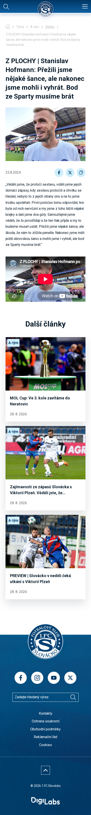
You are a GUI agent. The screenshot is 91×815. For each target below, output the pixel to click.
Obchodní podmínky (45, 729)
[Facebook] (21, 678)
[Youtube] (54, 678)
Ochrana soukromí (45, 721)
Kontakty (45, 713)
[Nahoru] (45, 770)
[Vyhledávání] (73, 697)
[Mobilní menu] (85, 6)
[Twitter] (70, 678)
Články (50, 27)
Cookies (45, 745)
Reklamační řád (45, 737)
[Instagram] (37, 678)
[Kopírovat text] (81, 172)
